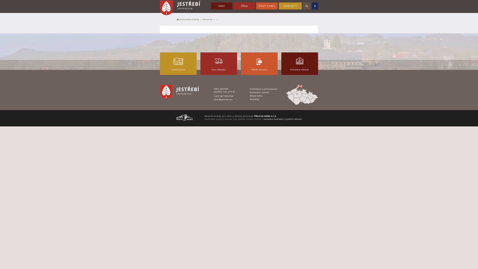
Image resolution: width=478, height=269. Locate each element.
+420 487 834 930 (223, 96)
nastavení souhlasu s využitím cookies (283, 119)
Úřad (244, 6)
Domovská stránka (189, 19)
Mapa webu (256, 95)
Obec (221, 6)
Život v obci (267, 6)
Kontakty (290, 6)
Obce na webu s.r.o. (265, 116)
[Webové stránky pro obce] (184, 118)
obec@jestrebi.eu (223, 99)
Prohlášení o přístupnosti (263, 89)
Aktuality (207, 19)
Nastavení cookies (259, 92)
